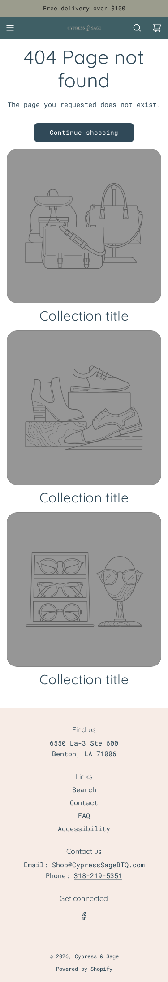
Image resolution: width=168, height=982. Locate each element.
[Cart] (157, 28)
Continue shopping (84, 132)
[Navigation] (10, 28)
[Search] (137, 28)
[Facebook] (84, 916)
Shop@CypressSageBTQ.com (98, 864)
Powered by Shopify (84, 968)
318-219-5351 (98, 875)
